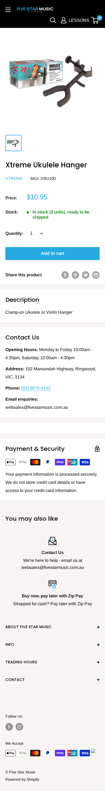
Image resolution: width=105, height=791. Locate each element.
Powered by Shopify (22, 779)
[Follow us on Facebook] (9, 727)
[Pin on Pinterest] (75, 275)
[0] (95, 20)
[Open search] (53, 20)
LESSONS (79, 20)
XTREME (13, 178)
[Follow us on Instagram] (19, 727)
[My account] (63, 20)
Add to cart (52, 253)
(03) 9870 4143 (35, 388)
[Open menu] (8, 10)
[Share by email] (96, 275)
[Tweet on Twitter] (85, 275)
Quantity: (14, 233)
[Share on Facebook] (65, 275)
